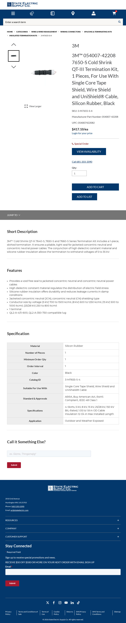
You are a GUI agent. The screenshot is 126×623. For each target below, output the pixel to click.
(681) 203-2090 (17, 506)
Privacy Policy (8, 613)
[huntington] (73, 13)
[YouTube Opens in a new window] (66, 602)
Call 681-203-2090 (82, 161)
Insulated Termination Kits (23, 35)
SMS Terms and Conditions (98, 613)
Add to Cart (95, 187)
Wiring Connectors (70, 32)
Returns (70, 612)
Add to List (84, 196)
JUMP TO (12, 215)
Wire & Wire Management (44, 32)
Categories (22, 32)
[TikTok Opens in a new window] (78, 602)
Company (10, 528)
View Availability (89, 151)
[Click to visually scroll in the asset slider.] (13, 44)
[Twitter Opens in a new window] (47, 602)
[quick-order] (52, 13)
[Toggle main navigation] (13, 13)
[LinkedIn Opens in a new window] (72, 602)
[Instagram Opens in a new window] (59, 602)
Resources (11, 520)
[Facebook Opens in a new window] (53, 602)
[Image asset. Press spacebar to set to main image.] (13, 56)
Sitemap (117, 612)
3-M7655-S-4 (46, 35)
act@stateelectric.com (19, 510)
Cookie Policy (56, 613)
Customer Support (16, 536)
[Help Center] (32, 13)
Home (10, 32)
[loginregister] (93, 13)
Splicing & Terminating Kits (98, 32)
